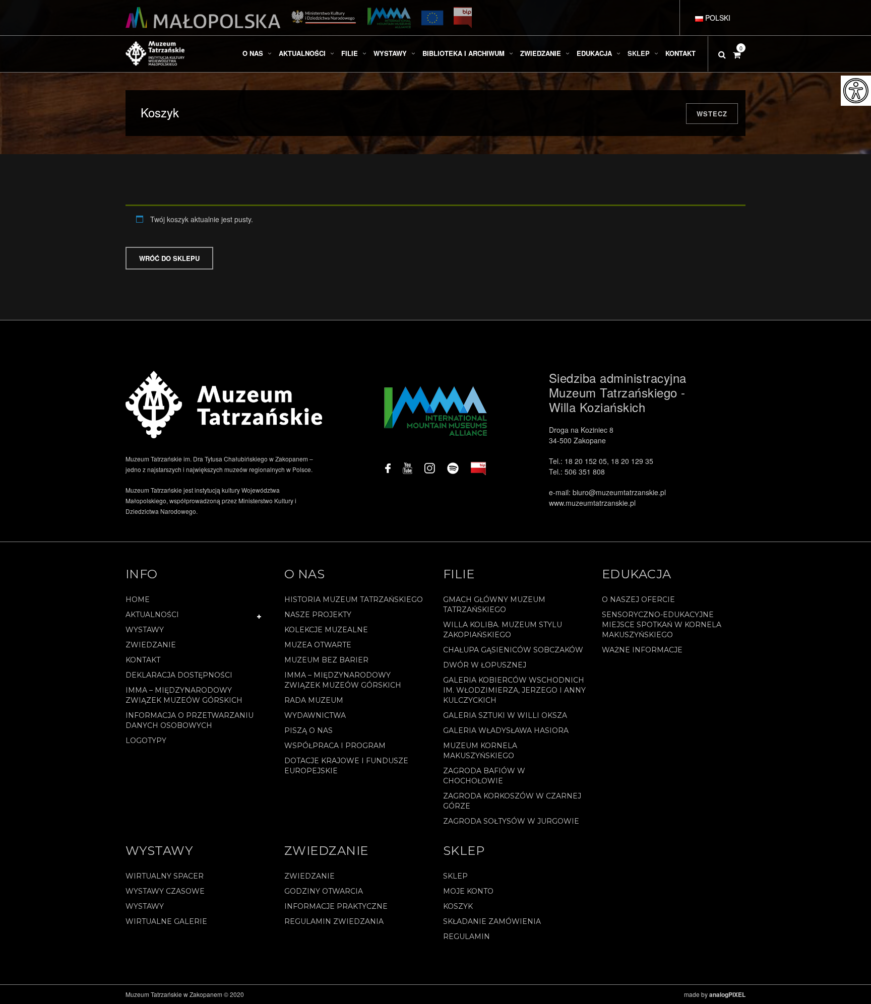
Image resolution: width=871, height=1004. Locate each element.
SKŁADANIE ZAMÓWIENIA (492, 921)
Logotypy (146, 740)
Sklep (455, 876)
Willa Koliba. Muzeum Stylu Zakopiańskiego (502, 629)
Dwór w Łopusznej (484, 665)
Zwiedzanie (151, 644)
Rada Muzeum (313, 700)
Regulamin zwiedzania (334, 921)
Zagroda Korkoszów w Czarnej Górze (512, 801)
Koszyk (458, 906)
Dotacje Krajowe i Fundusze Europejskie (346, 765)
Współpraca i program (335, 745)
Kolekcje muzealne (326, 629)
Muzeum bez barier (326, 659)
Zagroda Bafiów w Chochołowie (484, 775)
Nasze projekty (317, 614)
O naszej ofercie (638, 599)
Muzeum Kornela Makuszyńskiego (480, 750)
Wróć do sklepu (169, 258)
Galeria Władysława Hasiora (506, 730)
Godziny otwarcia (323, 891)
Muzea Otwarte (317, 644)
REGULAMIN (466, 936)
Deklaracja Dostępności (179, 675)
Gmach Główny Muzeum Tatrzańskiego (494, 604)
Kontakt (143, 659)
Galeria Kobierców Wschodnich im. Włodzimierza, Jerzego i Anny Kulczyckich (514, 690)
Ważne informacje (642, 649)
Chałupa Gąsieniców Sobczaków (513, 649)
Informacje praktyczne (336, 906)
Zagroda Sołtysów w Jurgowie (511, 821)
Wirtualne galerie (166, 921)
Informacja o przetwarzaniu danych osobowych (190, 720)
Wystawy (145, 629)
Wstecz (712, 113)
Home (138, 599)
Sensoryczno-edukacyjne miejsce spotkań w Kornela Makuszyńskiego (661, 624)
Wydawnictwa (315, 715)
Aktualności (152, 614)
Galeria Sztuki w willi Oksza (505, 715)
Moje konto (468, 891)
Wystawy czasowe (165, 891)
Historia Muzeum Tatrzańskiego (353, 599)
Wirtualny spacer (165, 876)
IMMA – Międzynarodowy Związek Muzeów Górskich (184, 695)
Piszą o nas (308, 730)
